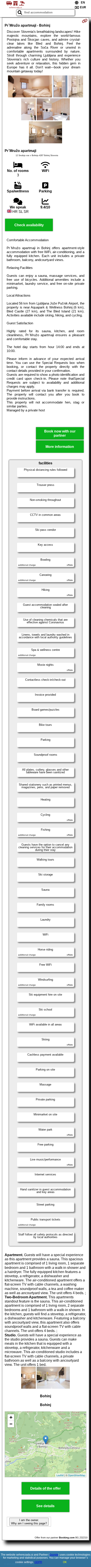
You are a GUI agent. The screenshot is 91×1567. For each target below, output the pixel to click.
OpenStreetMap (76, 1475)
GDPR (38, 1562)
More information (60, 447)
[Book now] (84, 21)
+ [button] (10, 1417)
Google (53, 1554)
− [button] (10, 1424)
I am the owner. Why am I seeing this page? (29, 1521)
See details (45, 1506)
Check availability (29, 225)
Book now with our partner (60, 433)
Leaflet (60, 1475)
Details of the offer (45, 1488)
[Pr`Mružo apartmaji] (30, 86)
